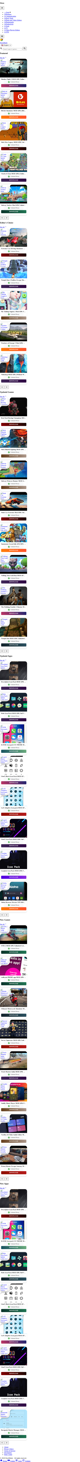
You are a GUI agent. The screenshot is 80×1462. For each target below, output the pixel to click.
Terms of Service (9, 1451)
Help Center (8, 1454)
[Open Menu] (2, 36)
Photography (9, 22)
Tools (6, 26)
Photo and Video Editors (13, 20)
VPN (6, 32)
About (6, 1447)
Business (7, 14)
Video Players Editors (12, 30)
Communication (10, 16)
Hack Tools (8, 18)
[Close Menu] (2, 8)
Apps (6, 12)
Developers (8, 1453)
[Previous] (2, 218)
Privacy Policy (9, 1449)
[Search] (25, 48)
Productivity (9, 24)
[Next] (7, 218)
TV (6, 28)
